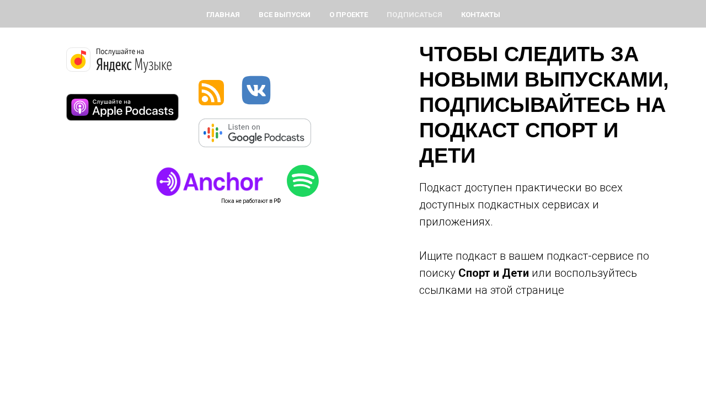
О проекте (348, 14)
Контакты (480, 14)
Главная (223, 14)
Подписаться (414, 14)
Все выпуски (285, 14)
